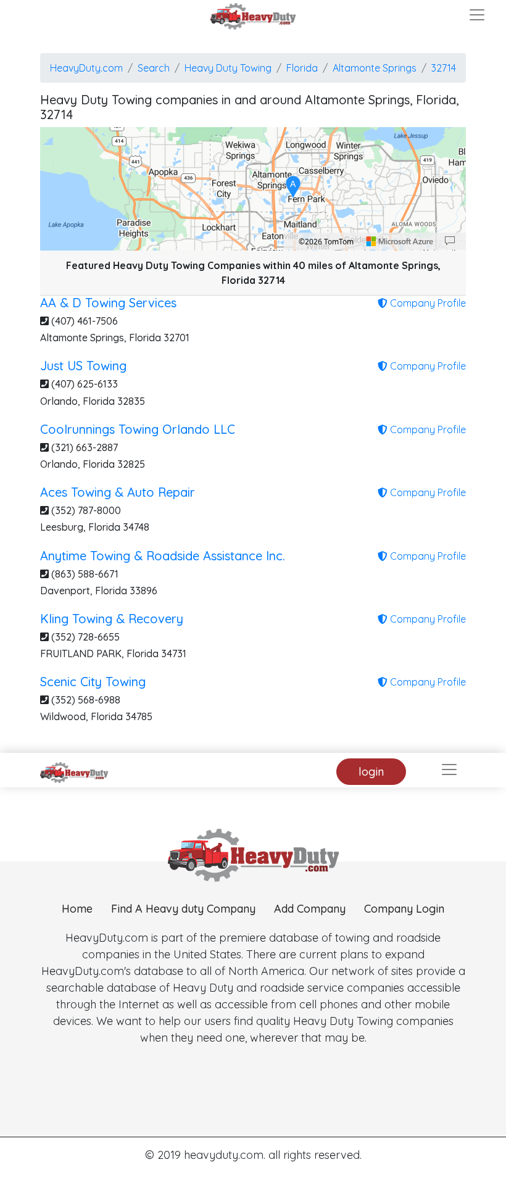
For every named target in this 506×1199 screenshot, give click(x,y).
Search (154, 68)
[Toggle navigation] (477, 15)
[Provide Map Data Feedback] (450, 241)
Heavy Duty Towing (228, 68)
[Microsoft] (400, 241)
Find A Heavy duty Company (183, 909)
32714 (443, 68)
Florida (302, 68)
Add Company (310, 909)
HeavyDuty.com (86, 68)
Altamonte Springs (375, 68)
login (371, 772)
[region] (253, 189)
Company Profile (427, 303)
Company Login (404, 909)
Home (77, 909)
